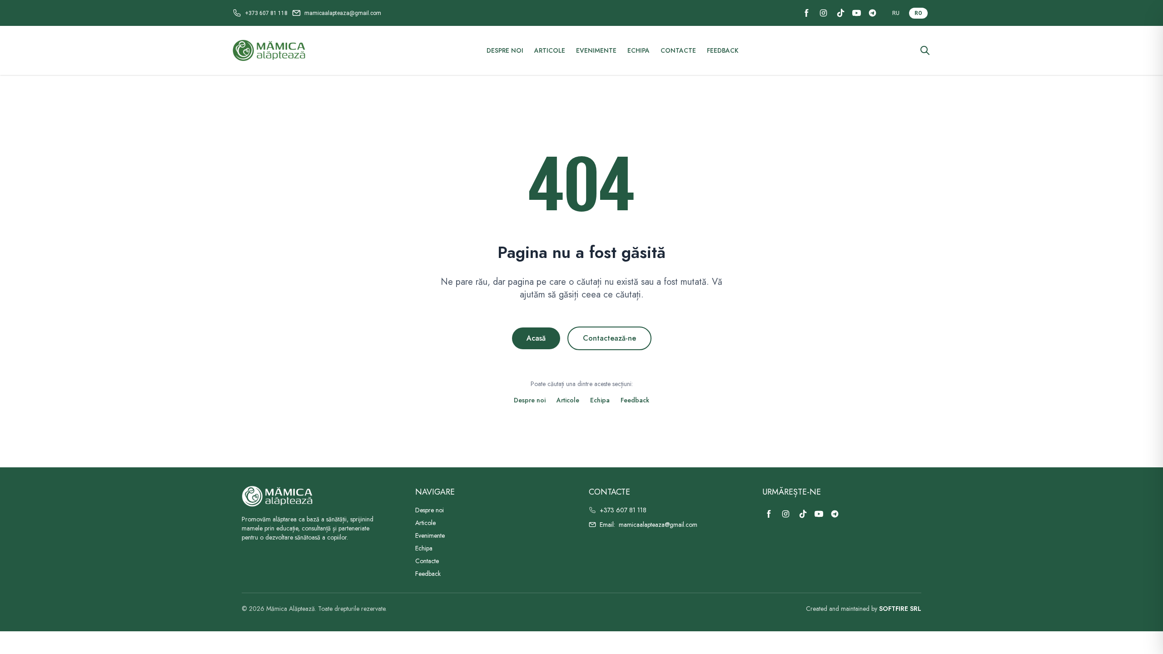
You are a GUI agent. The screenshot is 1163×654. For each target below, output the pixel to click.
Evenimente (596, 50)
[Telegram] (872, 13)
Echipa (638, 50)
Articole (549, 50)
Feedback (722, 50)
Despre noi (505, 50)
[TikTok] (841, 13)
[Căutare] (924, 50)
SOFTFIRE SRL (900, 608)
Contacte (678, 50)
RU (896, 13)
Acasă (536, 338)
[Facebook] (806, 13)
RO (918, 13)
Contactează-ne (609, 338)
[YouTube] (857, 13)
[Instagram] (823, 13)
